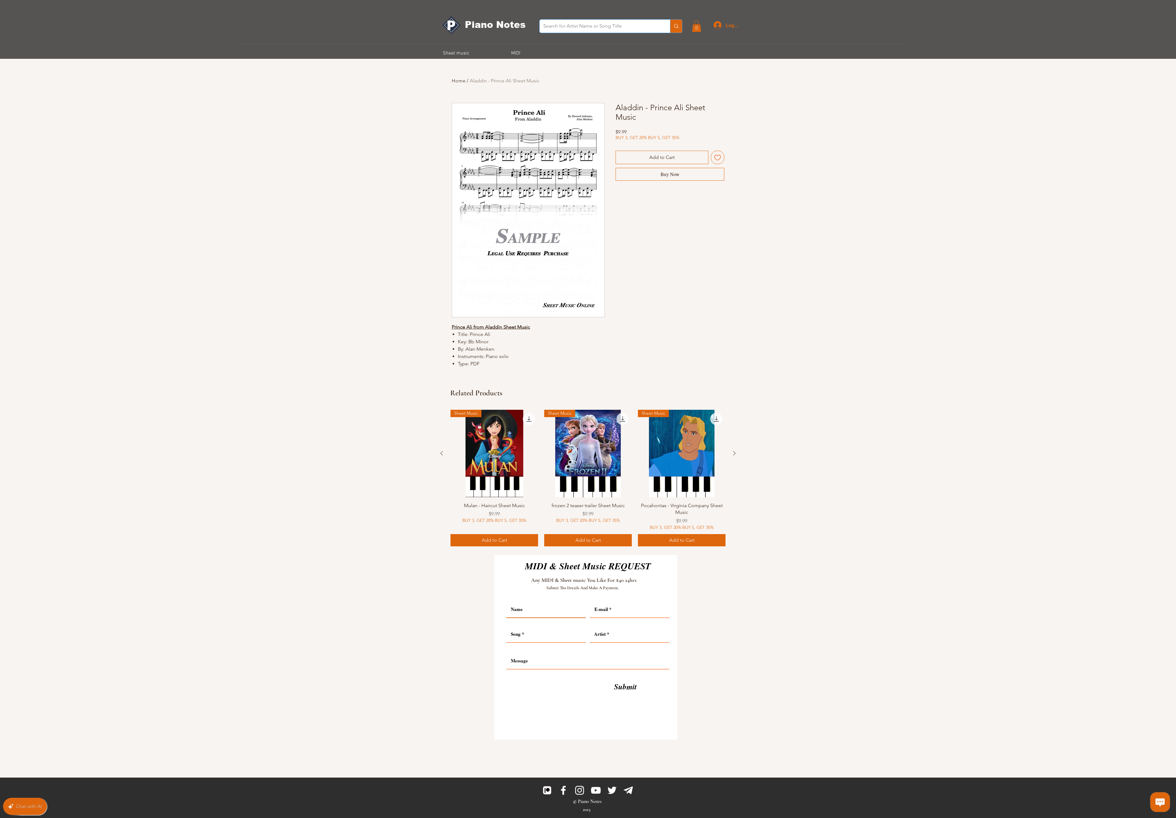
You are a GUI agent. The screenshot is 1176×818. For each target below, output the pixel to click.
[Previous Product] (441, 453)
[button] (696, 26)
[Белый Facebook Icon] (563, 790)
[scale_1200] (547, 790)
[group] (588, 478)
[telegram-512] (628, 790)
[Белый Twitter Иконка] (612, 790)
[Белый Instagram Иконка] (580, 790)
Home (459, 81)
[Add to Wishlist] (717, 157)
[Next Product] (734, 453)
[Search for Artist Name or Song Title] (676, 26)
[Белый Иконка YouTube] (596, 790)
